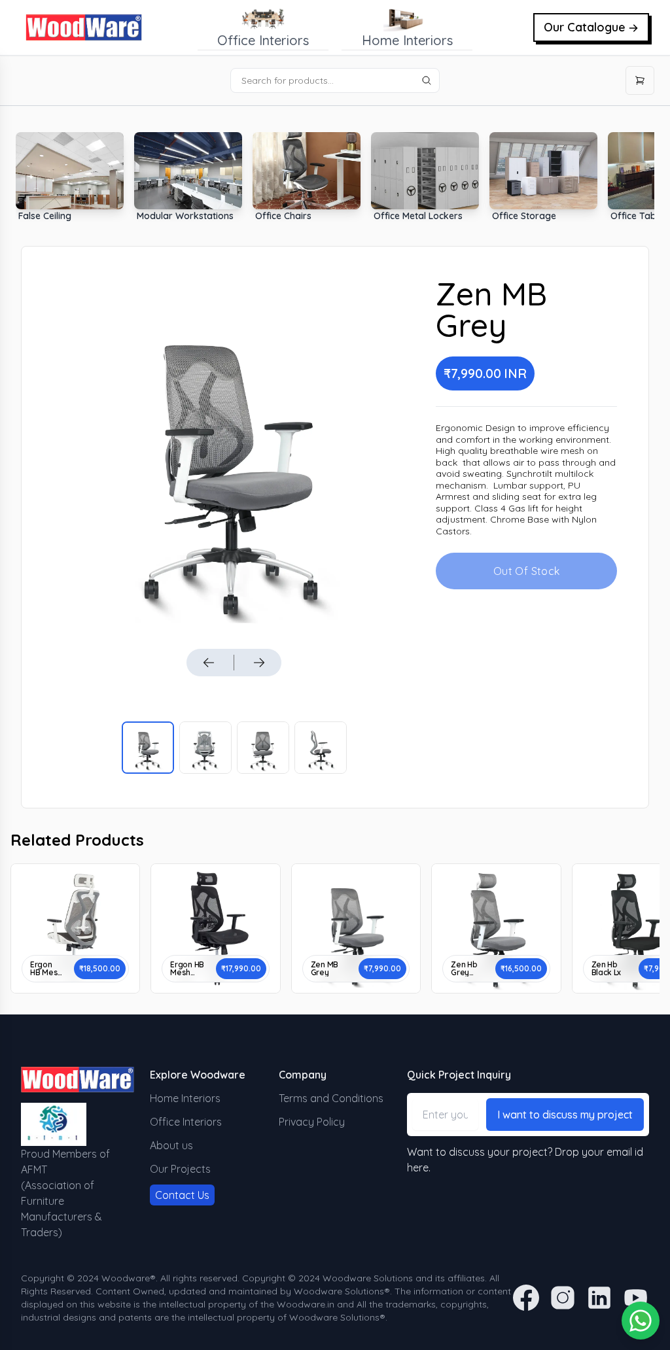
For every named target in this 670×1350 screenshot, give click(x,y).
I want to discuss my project (565, 1114)
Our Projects (180, 1168)
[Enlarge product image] (148, 747)
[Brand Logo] (84, 27)
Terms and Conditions (331, 1098)
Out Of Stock (526, 571)
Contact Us (182, 1195)
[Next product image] (259, 662)
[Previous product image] (208, 662)
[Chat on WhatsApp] (641, 1321)
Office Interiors (186, 1121)
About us (171, 1145)
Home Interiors (185, 1098)
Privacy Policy (312, 1121)
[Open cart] (640, 80)
